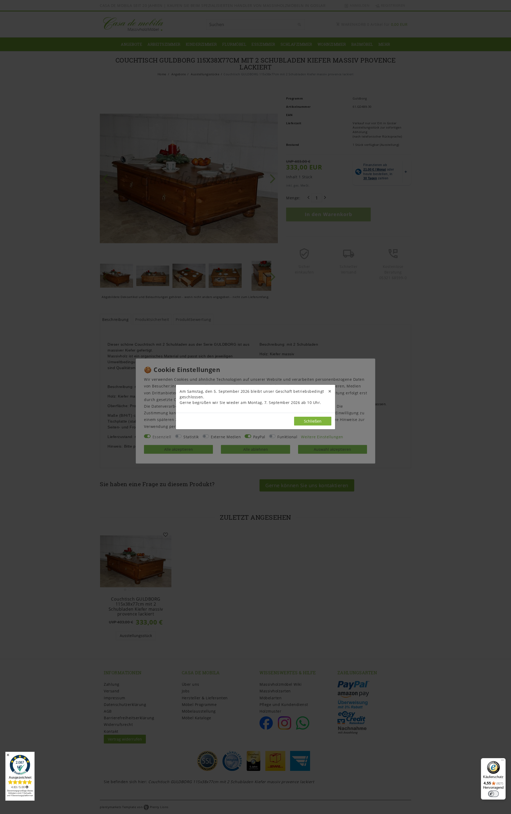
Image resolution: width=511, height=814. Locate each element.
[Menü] (502, 761)
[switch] (493, 794)
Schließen (313, 421)
